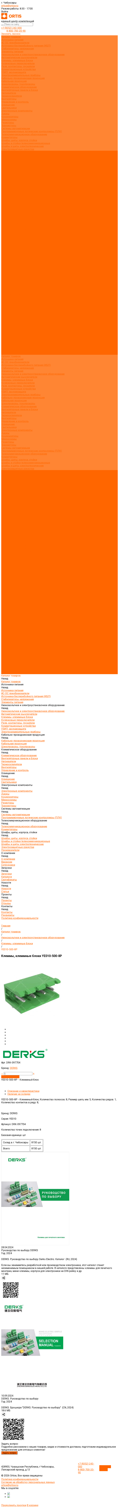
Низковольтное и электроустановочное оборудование (33, 54)
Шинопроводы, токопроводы (18, 84)
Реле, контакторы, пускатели (18, 66)
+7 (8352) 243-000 (11, 27)
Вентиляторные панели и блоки (19, 90)
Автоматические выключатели (19, 57)
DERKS (14, 1068)
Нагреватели (8, 93)
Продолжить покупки (13, 1505)
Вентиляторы (9, 98)
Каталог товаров (11, 199)
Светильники (9, 107)
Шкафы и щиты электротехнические (22, 146)
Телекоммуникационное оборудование (24, 134)
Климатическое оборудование (19, 87)
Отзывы (6, 184)
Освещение (8, 104)
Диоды (5, 113)
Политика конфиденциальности (19, 193)
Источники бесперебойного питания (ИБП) (26, 45)
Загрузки (6, 326)
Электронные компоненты (17, 110)
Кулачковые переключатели (18, 63)
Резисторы (7, 122)
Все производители (12, 155)
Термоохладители (11, 95)
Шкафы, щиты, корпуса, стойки (19, 140)
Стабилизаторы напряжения (17, 48)
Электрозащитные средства (17, 149)
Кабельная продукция (14, 81)
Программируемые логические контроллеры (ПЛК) (31, 131)
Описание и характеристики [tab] (23, 1091)
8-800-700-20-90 (16, 30)
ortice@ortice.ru (9, 5)
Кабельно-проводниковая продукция (23, 78)
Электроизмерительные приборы (21, 75)
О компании (8, 317)
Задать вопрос (9, 1453)
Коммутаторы (9, 137)
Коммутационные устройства (18, 69)
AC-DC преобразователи (15, 42)
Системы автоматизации (15, 128)
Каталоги (6, 169)
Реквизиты (7, 190)
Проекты (6, 341)
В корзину (32, 1505)
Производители (10, 314)
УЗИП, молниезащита (13, 72)
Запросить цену (10, 1076)
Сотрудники (8, 164)
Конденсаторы (9, 116)
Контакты (7, 347)
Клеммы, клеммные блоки (17, 60)
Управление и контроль (15, 101)
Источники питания (12, 39)
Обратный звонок (105, 1468)
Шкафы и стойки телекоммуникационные (25, 143)
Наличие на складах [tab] (18, 1094)
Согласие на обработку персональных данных (28, 1482)
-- (2, 1073)
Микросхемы (9, 119)
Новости (6, 335)
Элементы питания (12, 51)
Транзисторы (8, 125)
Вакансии (6, 161)
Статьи (5, 178)
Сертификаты (9, 172)
